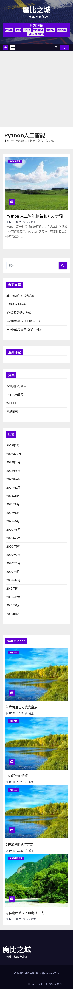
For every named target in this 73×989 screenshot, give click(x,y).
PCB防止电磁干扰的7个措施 (24, 329)
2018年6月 (13, 605)
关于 (40, 984)
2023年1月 (12, 445)
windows (38, 29)
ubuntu (50, 29)
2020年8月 (13, 530)
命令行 (27, 29)
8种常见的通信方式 (18, 313)
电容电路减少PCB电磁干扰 (23, 321)
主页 (7, 141)
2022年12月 (13, 454)
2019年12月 (13, 580)
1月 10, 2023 (16, 713)
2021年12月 (13, 488)
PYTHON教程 (15, 161)
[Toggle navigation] (13, 47)
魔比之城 (36, 10)
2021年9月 (12, 504)
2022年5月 (13, 471)
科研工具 (12, 403)
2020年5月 (13, 546)
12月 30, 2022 (17, 222)
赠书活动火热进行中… (56, 984)
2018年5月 (13, 614)
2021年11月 (13, 496)
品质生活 (29, 973)
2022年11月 (13, 462)
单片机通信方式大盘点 (20, 296)
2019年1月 (12, 589)
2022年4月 (13, 479)
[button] (56, 47)
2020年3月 (13, 555)
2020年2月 (13, 563)
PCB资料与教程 (16, 386)
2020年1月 (13, 572)
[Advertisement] (36, 89)
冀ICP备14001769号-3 (47, 973)
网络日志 (12, 412)
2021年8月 (13, 513)
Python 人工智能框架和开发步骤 (34, 216)
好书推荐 (18, 973)
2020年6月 (13, 538)
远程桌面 (61, 29)
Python (9, 29)
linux (18, 29)
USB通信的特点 (16, 304)
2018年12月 (13, 597)
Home (31, 984)
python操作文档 (36, 34)
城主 (33, 222)
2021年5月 (13, 521)
